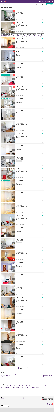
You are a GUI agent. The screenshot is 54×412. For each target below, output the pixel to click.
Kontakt (23, 398)
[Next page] (28, 368)
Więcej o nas (2, 399)
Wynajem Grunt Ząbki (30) (35, 387)
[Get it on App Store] (50, 399)
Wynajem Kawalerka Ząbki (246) (16, 387)
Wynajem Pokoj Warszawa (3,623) (37, 373)
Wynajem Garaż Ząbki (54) (25, 387)
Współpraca (2, 398)
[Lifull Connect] (49, 410)
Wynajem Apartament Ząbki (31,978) (6, 385)
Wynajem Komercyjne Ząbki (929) (5, 387)
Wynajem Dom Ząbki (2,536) (46, 385)
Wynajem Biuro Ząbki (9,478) (26, 385)
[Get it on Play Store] (44, 399)
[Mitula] (4, 1)
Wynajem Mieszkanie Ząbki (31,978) (16, 385)
